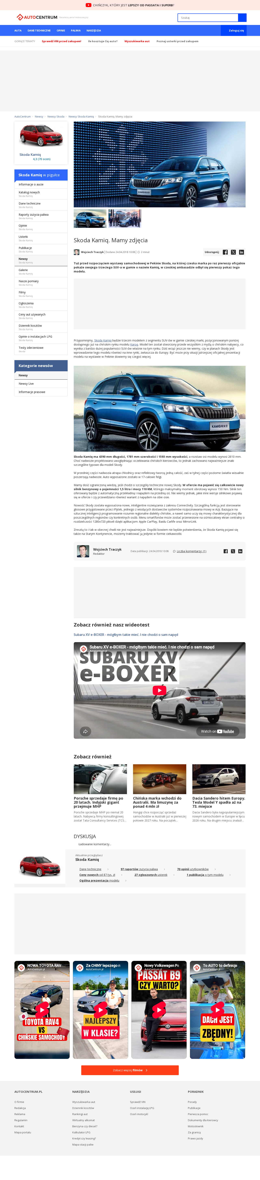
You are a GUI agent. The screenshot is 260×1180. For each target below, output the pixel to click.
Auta (18, 30)
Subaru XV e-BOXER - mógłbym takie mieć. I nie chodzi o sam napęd (126, 634)
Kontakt (19, 1126)
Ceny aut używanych (32, 316)
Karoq (134, 344)
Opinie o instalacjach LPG (35, 338)
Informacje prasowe (32, 392)
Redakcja (20, 1108)
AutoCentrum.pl (36, 17)
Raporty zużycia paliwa (34, 216)
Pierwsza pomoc (198, 1114)
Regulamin (20, 1120)
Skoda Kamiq (103, 340)
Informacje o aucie (31, 184)
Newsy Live (26, 383)
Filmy (26, 293)
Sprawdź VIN (137, 1102)
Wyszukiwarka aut (83, 1102)
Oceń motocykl (139, 1114)
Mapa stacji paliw (82, 1144)
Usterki (26, 238)
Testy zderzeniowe (31, 349)
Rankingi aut (80, 1114)
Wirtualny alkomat (83, 1120)
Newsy (26, 260)
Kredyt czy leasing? (84, 1138)
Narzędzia (94, 30)
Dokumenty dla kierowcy (203, 1120)
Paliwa (75, 30)
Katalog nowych (29, 193)
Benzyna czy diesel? (84, 1126)
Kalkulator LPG (81, 1132)
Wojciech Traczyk (92, 252)
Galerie (26, 271)
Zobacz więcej (128, 1070)
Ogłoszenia (26, 304)
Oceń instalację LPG (142, 1108)
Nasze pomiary (29, 282)
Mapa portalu (22, 1132)
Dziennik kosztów (30, 327)
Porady (192, 1102)
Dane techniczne (39, 30)
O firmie (19, 1102)
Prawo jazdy (195, 1138)
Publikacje (26, 249)
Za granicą (194, 1132)
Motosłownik (196, 1126)
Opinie (61, 30)
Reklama (19, 1114)
